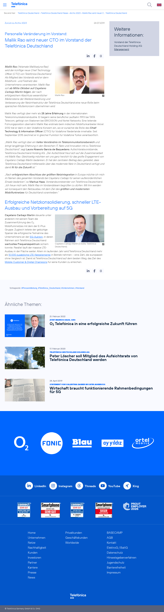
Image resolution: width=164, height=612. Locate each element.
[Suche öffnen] (149, 5)
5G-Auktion (36, 236)
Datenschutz (115, 552)
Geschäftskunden (76, 537)
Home (32, 532)
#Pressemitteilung (29, 288)
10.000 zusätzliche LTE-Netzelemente (29, 254)
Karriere (33, 567)
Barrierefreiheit (116, 567)
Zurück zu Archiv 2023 (16, 23)
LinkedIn (40, 486)
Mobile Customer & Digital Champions (26, 262)
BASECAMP (115, 532)
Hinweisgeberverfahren (121, 557)
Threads (90, 486)
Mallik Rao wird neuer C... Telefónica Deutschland (104, 13)
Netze (31, 542)
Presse (32, 572)
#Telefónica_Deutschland (49, 288)
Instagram (65, 486)
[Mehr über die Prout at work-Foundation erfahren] (135, 510)
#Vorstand (79, 288)
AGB (110, 537)
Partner (32, 562)
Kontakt (111, 542)
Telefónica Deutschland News (54, 13)
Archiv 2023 (75, 13)
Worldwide (72, 542)
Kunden (32, 552)
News (31, 577)
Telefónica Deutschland (28, 13)
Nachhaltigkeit (37, 547)
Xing (136, 486)
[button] (88, 56)
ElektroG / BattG (117, 547)
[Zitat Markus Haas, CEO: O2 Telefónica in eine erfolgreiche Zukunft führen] (80, 326)
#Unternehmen (67, 288)
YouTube (114, 486)
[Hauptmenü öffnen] (5, 5)
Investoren (34, 557)
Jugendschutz (115, 562)
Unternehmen (36, 537)
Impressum (114, 572)
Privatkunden (73, 532)
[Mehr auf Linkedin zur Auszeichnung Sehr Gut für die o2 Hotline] (78, 510)
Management (121, 49)
